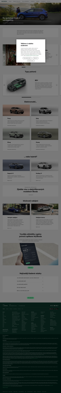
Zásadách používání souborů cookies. (32, 55)
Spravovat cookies (30, 60)
